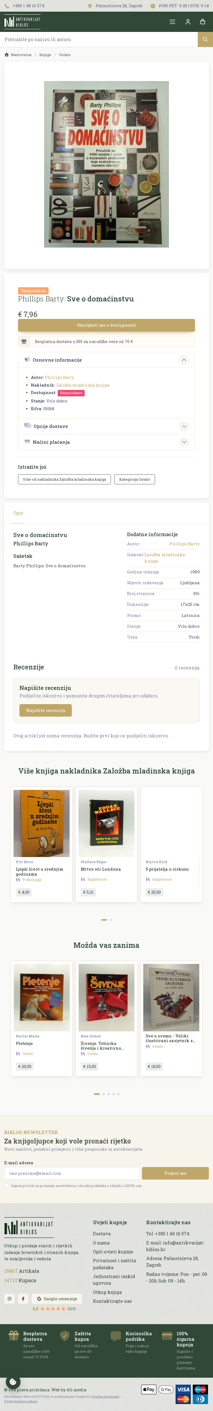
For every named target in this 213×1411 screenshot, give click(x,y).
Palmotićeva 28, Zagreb (118, 5)
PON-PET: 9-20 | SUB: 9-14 (183, 5)
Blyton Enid (156, 862)
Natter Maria (27, 1036)
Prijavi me (175, 1173)
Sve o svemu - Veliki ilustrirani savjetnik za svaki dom (170, 1040)
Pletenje (24, 1043)
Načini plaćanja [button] (51, 442)
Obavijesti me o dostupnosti (106, 325)
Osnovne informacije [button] (57, 360)
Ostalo (65, 54)
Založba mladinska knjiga (82, 385)
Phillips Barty (59, 377)
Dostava (102, 1233)
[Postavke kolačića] (13, 1381)
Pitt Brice (24, 862)
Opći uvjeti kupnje (113, 1251)
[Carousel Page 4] (113, 1094)
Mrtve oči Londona (101, 869)
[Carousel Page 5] (118, 1094)
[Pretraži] (205, 39)
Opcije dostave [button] (51, 426)
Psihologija (31, 879)
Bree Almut (91, 1036)
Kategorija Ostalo (134, 479)
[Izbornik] (172, 22)
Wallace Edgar (93, 862)
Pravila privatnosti (105, 1396)
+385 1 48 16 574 (28, 5)
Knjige (45, 54)
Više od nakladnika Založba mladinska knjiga (64, 479)
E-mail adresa (18, 1162)
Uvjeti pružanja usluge (20, 1401)
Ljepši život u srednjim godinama (39, 871)
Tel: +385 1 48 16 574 (167, 1233)
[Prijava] (188, 22)
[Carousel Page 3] (108, 1094)
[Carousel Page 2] (111, 920)
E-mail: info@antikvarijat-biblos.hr (175, 1246)
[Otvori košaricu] (203, 22)
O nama (101, 1243)
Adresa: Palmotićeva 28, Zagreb (172, 1261)
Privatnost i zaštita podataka (114, 1264)
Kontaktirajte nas (112, 1301)
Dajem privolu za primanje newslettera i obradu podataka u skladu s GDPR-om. (76, 1185)
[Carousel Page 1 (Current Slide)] (104, 920)
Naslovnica (21, 54)
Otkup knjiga (107, 1292)
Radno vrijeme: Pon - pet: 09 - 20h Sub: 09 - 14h (176, 1277)
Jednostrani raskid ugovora (114, 1279)
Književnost (97, 879)
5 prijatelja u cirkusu (167, 869)
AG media (76, 1389)
